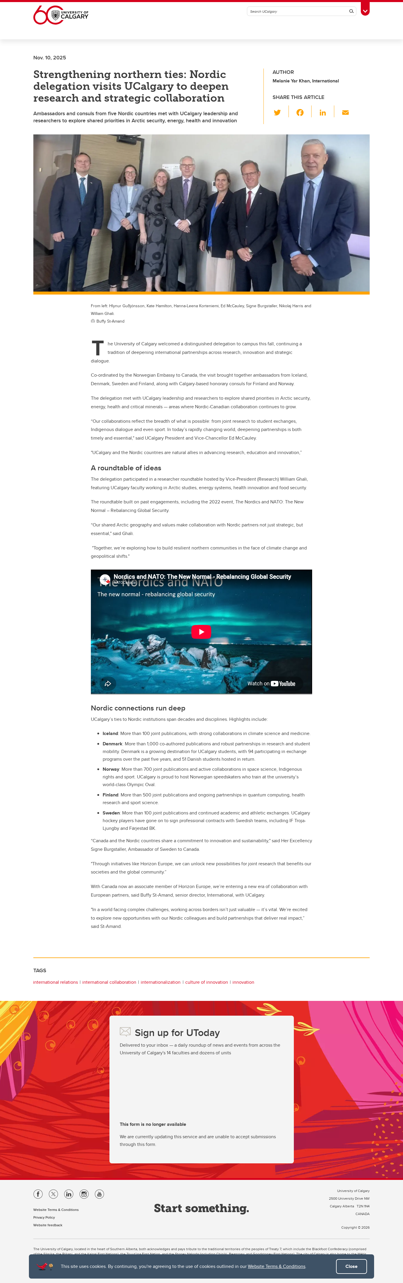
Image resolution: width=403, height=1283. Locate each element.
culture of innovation (206, 982)
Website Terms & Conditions (276, 1266)
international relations (55, 982)
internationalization (161, 982)
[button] (281, 111)
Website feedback (47, 1224)
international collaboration (109, 982)
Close (351, 1266)
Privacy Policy (44, 1217)
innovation (243, 982)
